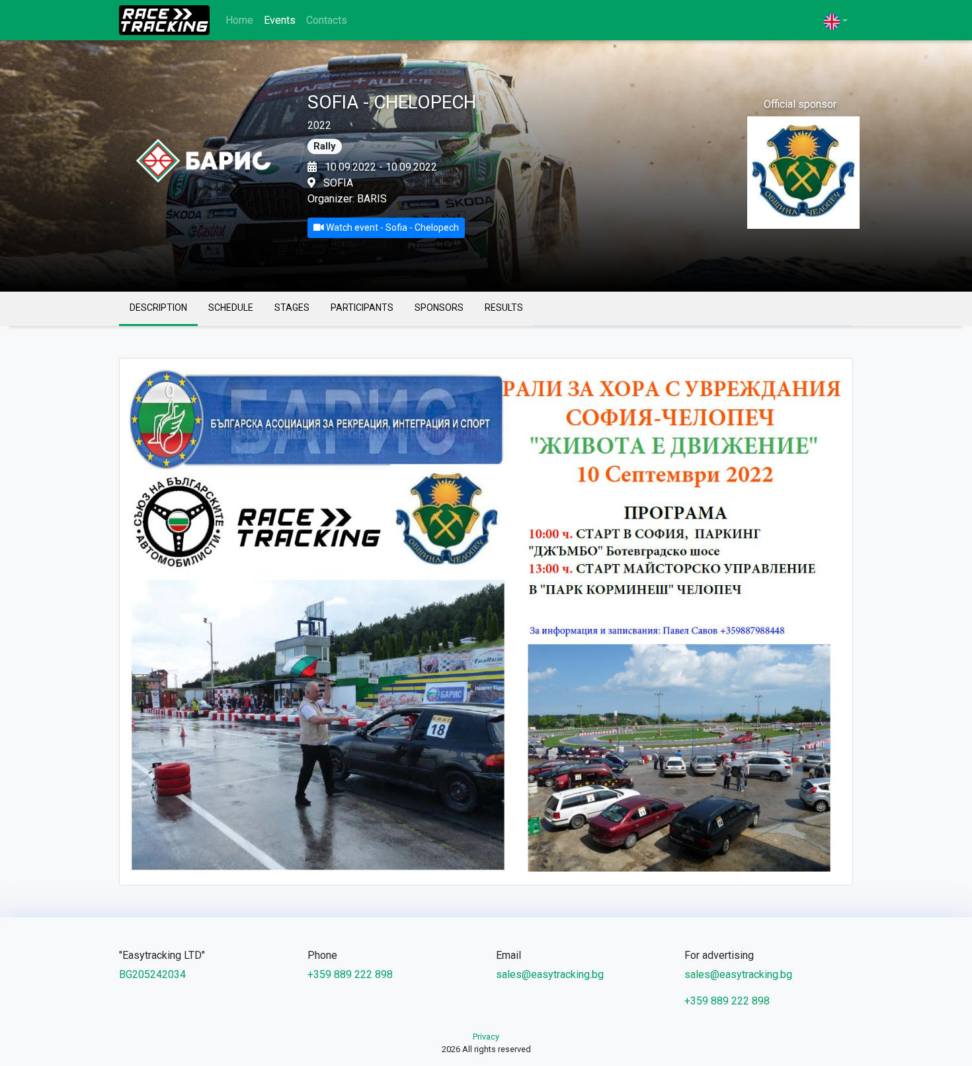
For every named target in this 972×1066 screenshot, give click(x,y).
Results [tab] (504, 307)
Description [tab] (158, 307)
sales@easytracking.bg (550, 974)
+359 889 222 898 (350, 974)
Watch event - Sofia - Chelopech (391, 227)
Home (239, 20)
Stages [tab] (291, 307)
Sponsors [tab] (439, 307)
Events (280, 20)
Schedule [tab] (230, 307)
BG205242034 (152, 974)
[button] (836, 21)
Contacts (326, 20)
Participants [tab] (362, 307)
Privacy (486, 1037)
